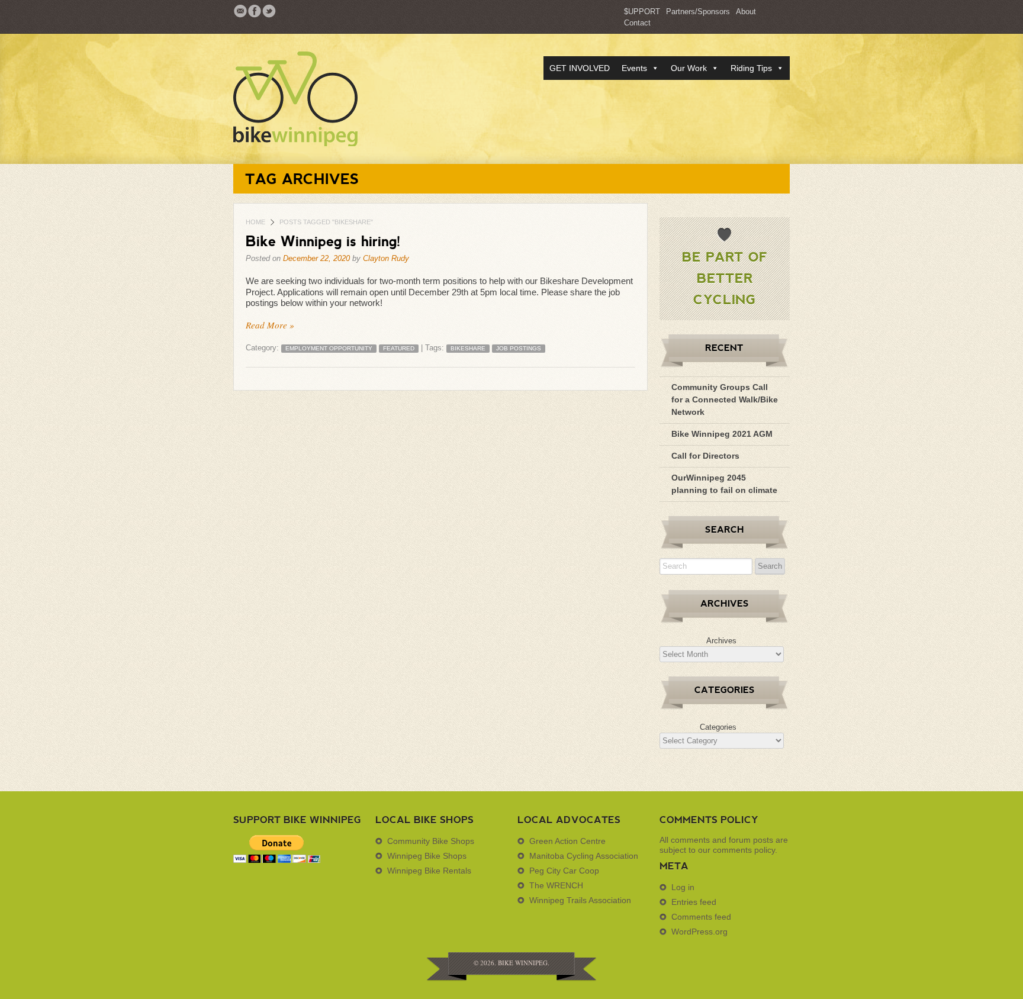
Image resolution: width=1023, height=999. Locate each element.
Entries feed (693, 902)
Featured (398, 348)
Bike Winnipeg (523, 962)
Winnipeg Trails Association (580, 900)
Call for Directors (705, 455)
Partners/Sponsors (698, 11)
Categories (718, 727)
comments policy (744, 850)
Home (255, 221)
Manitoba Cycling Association (583, 856)
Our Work (689, 68)
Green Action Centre (567, 841)
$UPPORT (642, 11)
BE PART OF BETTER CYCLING (724, 277)
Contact (637, 22)
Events (634, 68)
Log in (682, 887)
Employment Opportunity (328, 348)
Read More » (270, 325)
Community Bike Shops (430, 841)
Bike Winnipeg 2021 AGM (722, 434)
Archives (721, 640)
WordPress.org (699, 931)
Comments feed (701, 916)
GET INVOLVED (579, 68)
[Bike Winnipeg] (316, 98)
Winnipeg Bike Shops (427, 856)
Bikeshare (468, 348)
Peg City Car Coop (564, 870)
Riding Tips (751, 68)
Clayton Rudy (386, 258)
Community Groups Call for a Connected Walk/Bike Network (724, 399)
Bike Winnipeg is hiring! (323, 240)
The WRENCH (556, 885)
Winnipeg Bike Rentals (429, 870)
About (746, 11)
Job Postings (518, 348)
